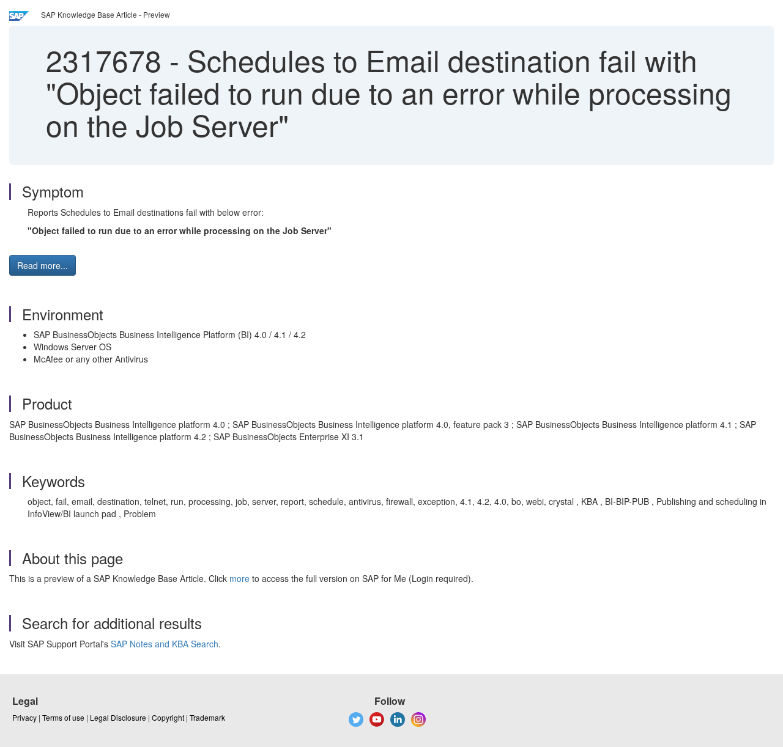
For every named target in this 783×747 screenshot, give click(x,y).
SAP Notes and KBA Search (164, 644)
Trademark (207, 717)
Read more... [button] (42, 265)
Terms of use (63, 717)
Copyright (168, 717)
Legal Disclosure (118, 717)
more (239, 578)
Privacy (24, 717)
